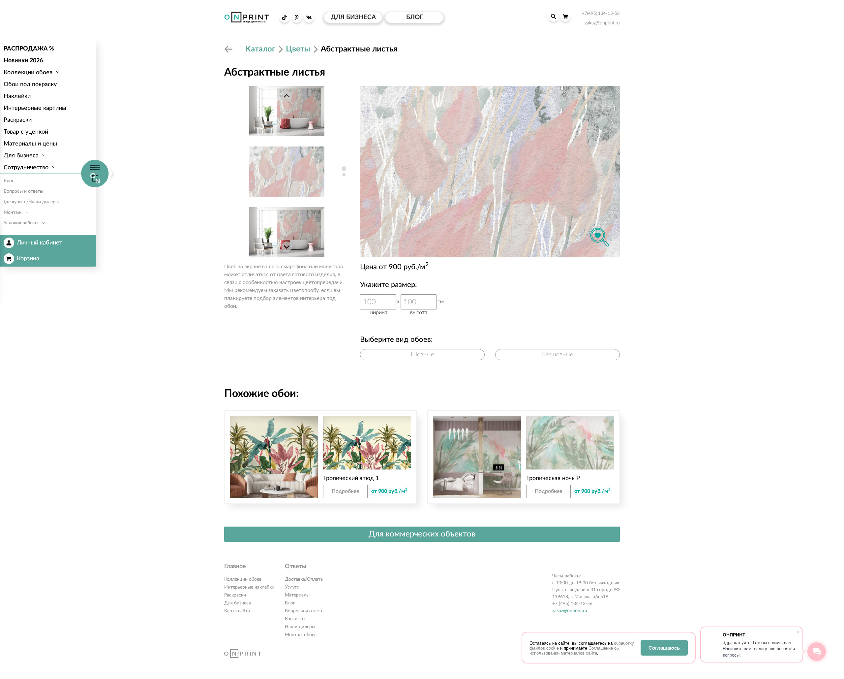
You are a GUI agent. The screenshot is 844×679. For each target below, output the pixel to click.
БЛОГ (414, 17)
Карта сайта (237, 611)
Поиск (553, 16)
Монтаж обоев (300, 634)
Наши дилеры (300, 627)
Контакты (295, 619)
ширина (378, 312)
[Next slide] (287, 247)
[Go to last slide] (287, 96)
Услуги (292, 587)
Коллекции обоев (242, 579)
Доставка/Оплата (304, 579)
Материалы (297, 595)
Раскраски (235, 595)
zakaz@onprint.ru (569, 610)
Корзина (28, 259)
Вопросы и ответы (304, 611)
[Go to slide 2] (344, 174)
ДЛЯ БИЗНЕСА (353, 17)
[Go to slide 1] (344, 168)
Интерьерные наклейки (249, 587)
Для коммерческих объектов (422, 534)
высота (418, 312)
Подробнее (345, 491)
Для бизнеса (237, 603)
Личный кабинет (39, 243)
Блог (290, 603)
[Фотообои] (229, 49)
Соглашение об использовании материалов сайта (574, 650)
